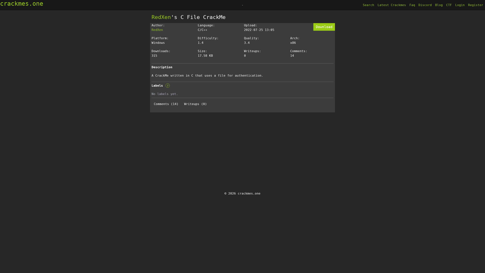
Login (460, 5)
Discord (425, 5)
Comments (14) (166, 104)
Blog (439, 5)
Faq (412, 5)
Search (368, 5)
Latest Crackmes (392, 5)
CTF (449, 5)
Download (324, 27)
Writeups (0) (195, 104)
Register (475, 5)
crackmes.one (21, 3)
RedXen (161, 17)
